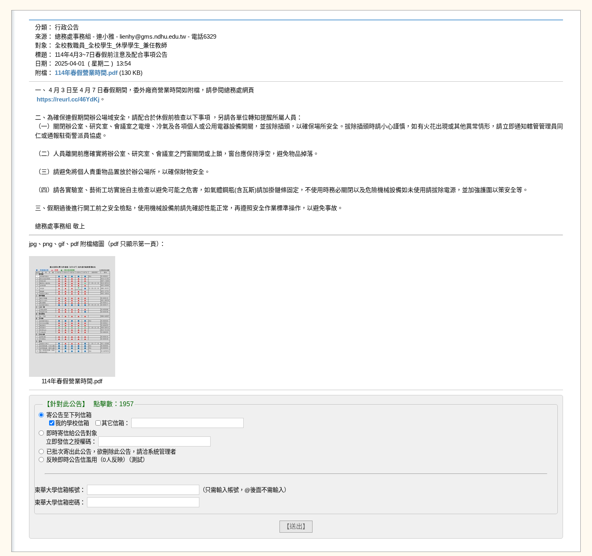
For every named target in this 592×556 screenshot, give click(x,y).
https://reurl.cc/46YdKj (68, 99)
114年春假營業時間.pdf (86, 72)
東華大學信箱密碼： (60, 502)
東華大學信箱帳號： (60, 490)
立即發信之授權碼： (71, 441)
